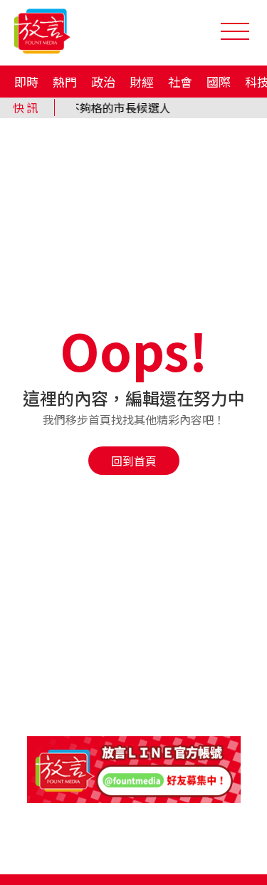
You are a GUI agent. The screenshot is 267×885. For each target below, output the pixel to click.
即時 (26, 81)
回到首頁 (134, 460)
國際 (218, 81)
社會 (180, 81)
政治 (103, 81)
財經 (142, 81)
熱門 (65, 81)
